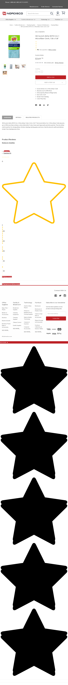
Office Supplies (10, 19)
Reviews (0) (6, 151)
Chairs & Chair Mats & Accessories (38, 315)
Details (18, 117)
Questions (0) (7, 153)
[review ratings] (36, 46)
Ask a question (43, 49)
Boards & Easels (6, 320)
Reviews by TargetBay (8, 142)
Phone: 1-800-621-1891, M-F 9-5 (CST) (16, 2)
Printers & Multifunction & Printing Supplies (28, 312)
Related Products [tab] (33, 117)
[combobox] (40, 13)
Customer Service (57, 6)
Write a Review (59, 62)
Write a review (52, 49)
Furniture (58, 19)
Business (4, 317)
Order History (45, 6)
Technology (44, 19)
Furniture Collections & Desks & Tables (39, 326)
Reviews (4, 342)
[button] (36, 49)
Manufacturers (34, 6)
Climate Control (17, 322)
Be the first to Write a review (12, 284)
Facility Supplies (17, 325)
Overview (7, 117)
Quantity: (37, 69)
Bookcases (38, 306)
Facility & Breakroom (27, 19)
